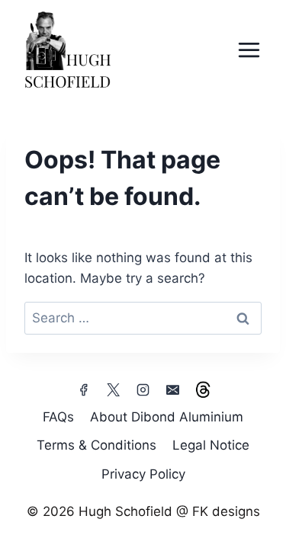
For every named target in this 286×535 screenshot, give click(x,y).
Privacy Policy (143, 474)
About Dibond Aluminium (166, 416)
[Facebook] (83, 390)
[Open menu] (249, 49)
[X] (113, 390)
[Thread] (203, 390)
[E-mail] (173, 390)
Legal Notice (210, 445)
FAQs (58, 416)
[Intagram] (143, 390)
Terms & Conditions (96, 445)
